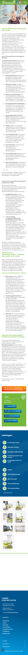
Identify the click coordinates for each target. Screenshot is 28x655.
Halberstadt (6, 620)
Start (2, 23)
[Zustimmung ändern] (3, 650)
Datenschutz (6, 646)
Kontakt (5, 641)
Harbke (4, 623)
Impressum (6, 644)
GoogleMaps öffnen (13, 416)
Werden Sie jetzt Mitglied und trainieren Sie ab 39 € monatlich (13, 388)
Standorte (8, 23)
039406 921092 (11, 406)
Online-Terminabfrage (13, 411)
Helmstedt (5, 625)
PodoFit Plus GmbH (8, 629)
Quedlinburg (6, 631)
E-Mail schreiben (12, 421)
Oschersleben (6, 627)
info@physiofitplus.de (12, 612)
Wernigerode (6, 633)
